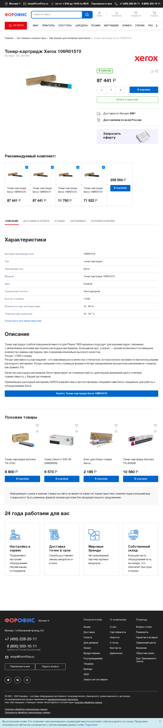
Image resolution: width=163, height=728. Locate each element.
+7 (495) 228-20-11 (130, 4)
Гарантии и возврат (147, 637)
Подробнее (91, 725)
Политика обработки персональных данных (26, 709)
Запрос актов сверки (96, 680)
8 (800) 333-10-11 (151, 4)
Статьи (114, 643)
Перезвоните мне (101, 4)
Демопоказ (116, 653)
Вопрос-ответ (144, 627)
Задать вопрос (50, 666)
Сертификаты (118, 632)
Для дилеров (91, 643)
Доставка (89, 632)
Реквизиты (142, 632)
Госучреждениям (93, 659)
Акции (87, 627)
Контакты (115, 648)
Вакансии (141, 648)
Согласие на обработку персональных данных (27, 713)
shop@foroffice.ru (38, 4)
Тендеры (88, 664)
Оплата (88, 637)
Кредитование (92, 653)
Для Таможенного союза (146, 660)
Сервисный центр (146, 643)
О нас (113, 627)
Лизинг (87, 648)
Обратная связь (145, 653)
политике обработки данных (88, 703)
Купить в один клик (127, 100)
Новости (115, 637)
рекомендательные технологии (63, 700)
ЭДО (86, 674)
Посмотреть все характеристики (23, 321)
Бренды (88, 669)
